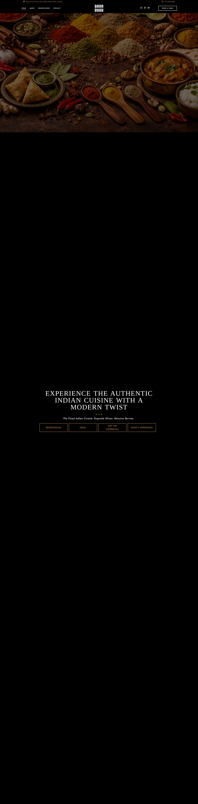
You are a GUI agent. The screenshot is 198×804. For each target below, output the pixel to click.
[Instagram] (141, 8)
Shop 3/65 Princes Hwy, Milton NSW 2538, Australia (44, 1)
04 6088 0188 (169, 1)
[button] (167, 8)
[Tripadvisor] (148, 8)
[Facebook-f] (145, 8)
